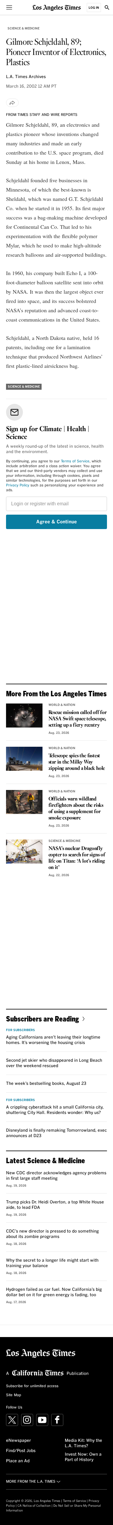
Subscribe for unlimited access (32, 1386)
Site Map (13, 1395)
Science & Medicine (23, 28)
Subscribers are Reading (42, 1018)
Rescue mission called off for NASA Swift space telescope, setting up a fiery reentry (78, 719)
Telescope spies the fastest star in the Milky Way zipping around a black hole (77, 762)
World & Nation (62, 705)
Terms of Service (75, 461)
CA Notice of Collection (34, 1505)
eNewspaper (18, 1441)
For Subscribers (20, 1030)
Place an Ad (18, 1461)
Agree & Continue (56, 521)
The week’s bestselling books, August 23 (46, 1084)
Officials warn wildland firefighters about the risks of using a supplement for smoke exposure (76, 808)
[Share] (12, 102)
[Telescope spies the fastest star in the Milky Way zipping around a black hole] (24, 759)
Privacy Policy (17, 485)
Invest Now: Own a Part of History (83, 1457)
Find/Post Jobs (21, 1451)
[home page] (57, 7)
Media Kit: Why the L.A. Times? (83, 1443)
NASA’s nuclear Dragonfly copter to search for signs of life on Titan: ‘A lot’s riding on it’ (77, 858)
